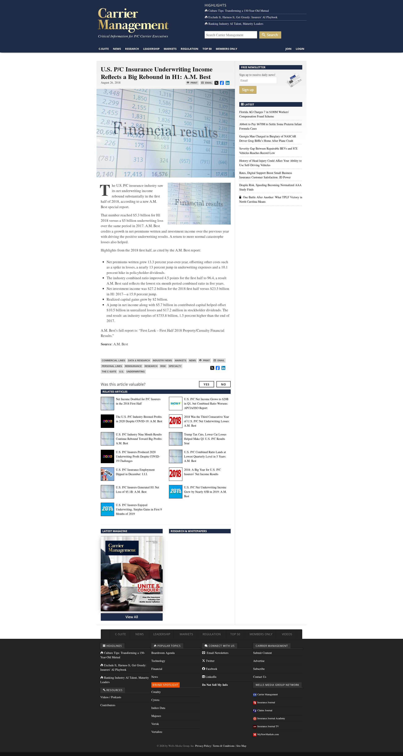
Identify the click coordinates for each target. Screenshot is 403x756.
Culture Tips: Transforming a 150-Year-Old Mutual (238, 11)
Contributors (107, 705)
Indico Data (158, 708)
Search (272, 35)
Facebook (211, 669)
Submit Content (262, 653)
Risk (163, 366)
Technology (158, 661)
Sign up (248, 89)
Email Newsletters (217, 653)
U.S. (121, 371)
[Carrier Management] (147, 20)
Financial (156, 669)
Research (132, 49)
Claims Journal (264, 710)
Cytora (155, 700)
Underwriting (136, 371)
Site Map (241, 746)
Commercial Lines (113, 360)
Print (194, 83)
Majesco (156, 716)
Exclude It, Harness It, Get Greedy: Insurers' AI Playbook (242, 17)
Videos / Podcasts (110, 697)
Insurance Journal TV (268, 726)
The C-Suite (109, 371)
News (117, 49)
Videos (287, 634)
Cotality (156, 692)
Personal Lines (112, 366)
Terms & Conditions (223, 746)
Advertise (258, 661)
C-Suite (104, 49)
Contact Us (259, 677)
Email (208, 83)
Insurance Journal (266, 702)
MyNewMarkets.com (268, 734)
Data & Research (139, 360)
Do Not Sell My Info (215, 684)
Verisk (155, 724)
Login (300, 49)
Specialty (175, 366)
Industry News (162, 360)
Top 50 (207, 49)
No (223, 384)
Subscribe (259, 669)
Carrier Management (267, 694)
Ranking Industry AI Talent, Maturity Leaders (235, 24)
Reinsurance (133, 366)
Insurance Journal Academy (271, 718)
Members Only (226, 49)
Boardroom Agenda (163, 653)
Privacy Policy (203, 746)
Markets (170, 49)
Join (288, 49)
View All (132, 617)
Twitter (210, 661)
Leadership (151, 49)
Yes (206, 384)
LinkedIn (210, 677)
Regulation (189, 49)
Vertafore (156, 732)
